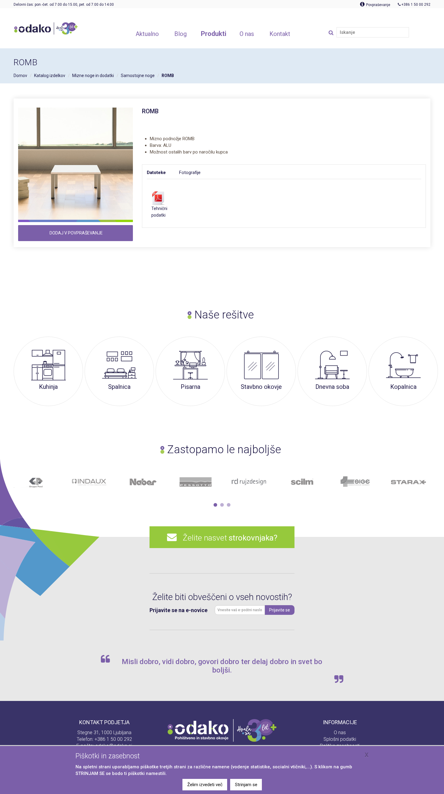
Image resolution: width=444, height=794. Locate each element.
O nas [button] (247, 33)
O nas (340, 732)
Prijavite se (279, 610)
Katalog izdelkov (49, 75)
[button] (215, 505)
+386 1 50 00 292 (113, 739)
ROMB (168, 75)
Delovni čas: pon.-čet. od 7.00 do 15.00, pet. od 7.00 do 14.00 (64, 4)
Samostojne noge (138, 75)
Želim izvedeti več (205, 784)
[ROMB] (75, 165)
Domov (20, 75)
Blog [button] (180, 33)
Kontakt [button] (279, 33)
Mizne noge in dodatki (93, 75)
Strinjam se (246, 784)
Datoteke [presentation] (156, 172)
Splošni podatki (339, 739)
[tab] (163, 172)
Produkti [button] (213, 33)
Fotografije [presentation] (190, 172)
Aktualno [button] (147, 33)
